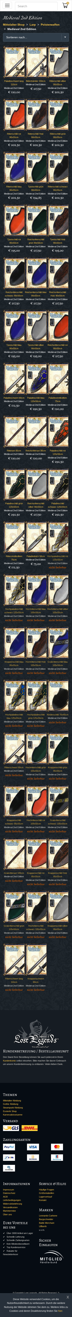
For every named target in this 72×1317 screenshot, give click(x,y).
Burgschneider (46, 1219)
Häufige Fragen (46, 1189)
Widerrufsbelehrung (12, 1204)
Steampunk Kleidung (13, 1107)
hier (60, 1311)
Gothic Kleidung (10, 1104)
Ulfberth (43, 1226)
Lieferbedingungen (12, 1200)
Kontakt (42, 1200)
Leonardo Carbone (48, 1215)
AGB (5, 1196)
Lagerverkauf (45, 1196)
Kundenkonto (9, 1060)
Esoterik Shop (10, 1111)
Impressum (8, 1189)
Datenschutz (9, 1193)
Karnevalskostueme (12, 1114)
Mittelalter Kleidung (12, 1100)
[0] (66, 6)
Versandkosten (10, 1207)
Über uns (7, 1214)
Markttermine (9, 1211)
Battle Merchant (46, 1223)
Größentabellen (46, 1193)
